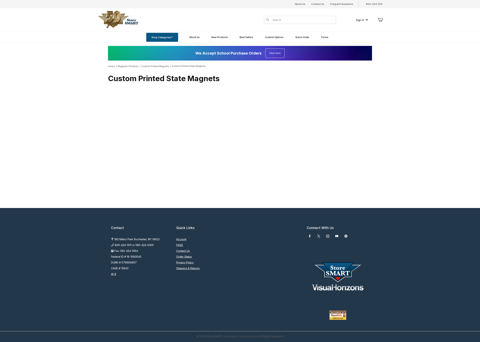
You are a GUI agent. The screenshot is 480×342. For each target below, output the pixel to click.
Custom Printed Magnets (155, 66)
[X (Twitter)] (319, 236)
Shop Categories (161, 37)
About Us (300, 3)
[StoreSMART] (117, 19)
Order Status (184, 256)
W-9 (113, 274)
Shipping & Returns (188, 268)
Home (111, 66)
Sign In (360, 20)
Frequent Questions (341, 3)
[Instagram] (328, 236)
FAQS (179, 245)
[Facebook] (310, 236)
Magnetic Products (128, 66)
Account (181, 239)
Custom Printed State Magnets (189, 66)
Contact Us (317, 3)
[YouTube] (337, 236)
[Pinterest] (346, 236)
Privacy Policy (185, 262)
